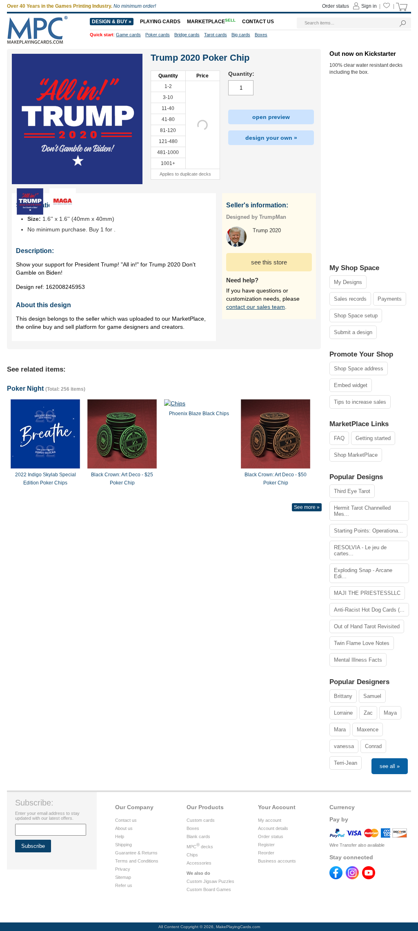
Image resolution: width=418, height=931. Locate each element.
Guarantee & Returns (136, 852)
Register (266, 844)
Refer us (123, 885)
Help (119, 836)
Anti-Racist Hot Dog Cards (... (369, 610)
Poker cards (157, 34)
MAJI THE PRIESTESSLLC (367, 593)
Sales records (350, 299)
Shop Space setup (356, 316)
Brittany (343, 696)
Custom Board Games (209, 889)
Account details (273, 828)
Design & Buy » (111, 21)
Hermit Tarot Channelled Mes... (362, 511)
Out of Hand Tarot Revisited (367, 626)
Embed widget (350, 385)
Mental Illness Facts (358, 660)
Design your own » (271, 137)
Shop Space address (358, 368)
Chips (192, 854)
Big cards (240, 34)
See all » (390, 766)
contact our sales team (255, 307)
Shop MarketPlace (356, 455)
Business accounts (277, 860)
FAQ (339, 438)
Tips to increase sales (360, 402)
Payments (390, 299)
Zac (368, 713)
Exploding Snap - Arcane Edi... (363, 573)
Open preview (271, 117)
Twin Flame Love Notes (361, 643)
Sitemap (123, 877)
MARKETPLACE (211, 21)
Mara (340, 729)
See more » (307, 507)
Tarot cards (215, 34)
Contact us (126, 820)
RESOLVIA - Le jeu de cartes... (360, 550)
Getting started (373, 438)
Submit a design (353, 332)
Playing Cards (160, 21)
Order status (270, 836)
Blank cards (198, 836)
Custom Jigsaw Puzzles (210, 881)
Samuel (372, 696)
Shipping (123, 844)
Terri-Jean (345, 763)
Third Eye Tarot (352, 491)
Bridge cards (187, 34)
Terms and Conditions (136, 860)
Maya (390, 713)
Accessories (199, 863)
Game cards (128, 34)
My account (269, 820)
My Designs (348, 282)
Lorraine (343, 713)
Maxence (367, 729)
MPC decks (200, 846)
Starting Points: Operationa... (368, 531)
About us (124, 828)
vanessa (344, 746)
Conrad (373, 746)
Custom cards (201, 820)
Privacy (122, 869)
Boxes (193, 828)
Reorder (266, 852)
